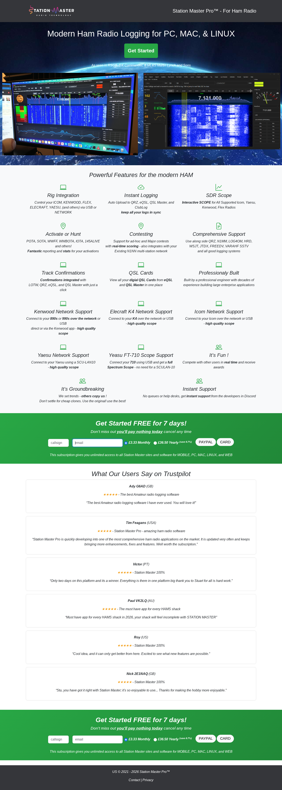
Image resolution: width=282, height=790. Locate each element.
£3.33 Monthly (139, 442)
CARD (225, 442)
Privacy (147, 780)
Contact (134, 780)
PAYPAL (206, 442)
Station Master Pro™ (155, 771)
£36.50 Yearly (175, 442)
